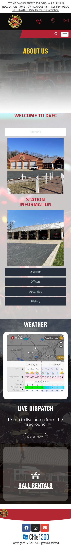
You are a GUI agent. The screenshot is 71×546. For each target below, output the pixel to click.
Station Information (35, 202)
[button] (56, 32)
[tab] (35, 132)
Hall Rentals (35, 485)
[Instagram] (35, 528)
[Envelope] (44, 528)
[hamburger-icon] (65, 34)
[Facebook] (26, 528)
